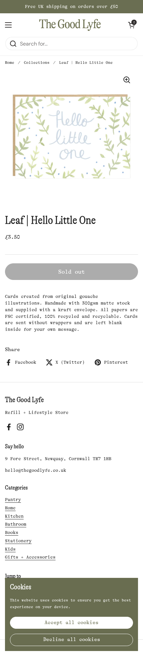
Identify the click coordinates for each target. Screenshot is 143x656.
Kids (10, 549)
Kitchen (14, 516)
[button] (131, 25)
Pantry (13, 499)
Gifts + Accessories (30, 557)
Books (11, 532)
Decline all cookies (71, 639)
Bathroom (15, 524)
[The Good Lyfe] (70, 25)
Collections (37, 63)
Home (9, 63)
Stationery (18, 540)
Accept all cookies (71, 622)
